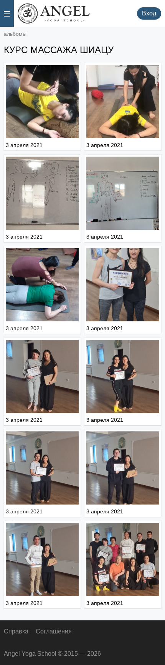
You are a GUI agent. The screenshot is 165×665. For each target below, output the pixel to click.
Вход (149, 13)
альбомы (15, 34)
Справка (16, 631)
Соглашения (54, 631)
